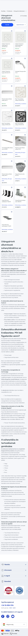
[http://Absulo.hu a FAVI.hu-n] (8, 590)
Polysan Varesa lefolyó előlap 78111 (7, 175)
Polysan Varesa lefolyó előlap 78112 (7, 99)
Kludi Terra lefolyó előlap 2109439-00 (19, 124)
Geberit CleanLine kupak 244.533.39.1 (6, 72)
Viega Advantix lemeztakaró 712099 (6, 225)
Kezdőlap (3, 11)
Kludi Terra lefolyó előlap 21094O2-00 (19, 99)
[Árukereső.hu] (19, 590)
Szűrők (7, 24)
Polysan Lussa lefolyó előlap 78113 (20, 148)
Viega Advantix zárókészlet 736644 (6, 201)
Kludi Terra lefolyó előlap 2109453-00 (6, 124)
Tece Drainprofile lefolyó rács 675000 (7, 148)
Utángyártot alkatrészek (19, 11)
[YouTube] (12, 617)
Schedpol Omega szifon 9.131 (20, 72)
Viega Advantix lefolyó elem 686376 (20, 201)
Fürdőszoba (9, 11)
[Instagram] (7, 617)
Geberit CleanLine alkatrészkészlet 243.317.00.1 (19, 45)
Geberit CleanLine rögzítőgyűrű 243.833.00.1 (6, 45)
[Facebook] (2, 617)
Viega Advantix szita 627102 (19, 175)
